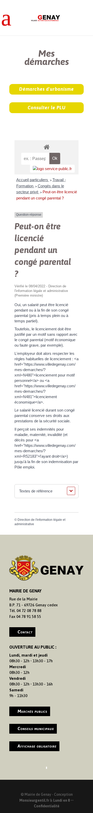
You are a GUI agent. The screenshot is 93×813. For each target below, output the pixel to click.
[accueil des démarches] (46, 147)
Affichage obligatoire (37, 746)
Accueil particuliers (32, 180)
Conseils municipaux (36, 728)
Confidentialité (46, 806)
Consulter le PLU (47, 107)
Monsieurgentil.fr (34, 800)
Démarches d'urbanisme (46, 89)
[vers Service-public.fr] (52, 169)
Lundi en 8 (61, 800)
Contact (25, 632)
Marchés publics (32, 711)
